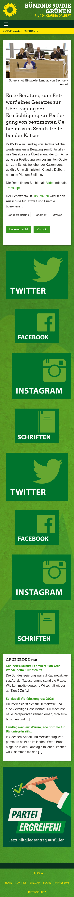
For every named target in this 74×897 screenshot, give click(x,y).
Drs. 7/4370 (41, 196)
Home (8, 882)
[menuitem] (8, 883)
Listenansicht (18, 229)
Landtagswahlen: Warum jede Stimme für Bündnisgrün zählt (35, 729)
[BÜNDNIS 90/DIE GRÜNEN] (10, 10)
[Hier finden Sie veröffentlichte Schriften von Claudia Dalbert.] (37, 426)
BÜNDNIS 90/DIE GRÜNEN (48, 8)
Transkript (13, 188)
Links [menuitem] (36, 873)
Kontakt (20, 882)
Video (50, 183)
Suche (47, 882)
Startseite (31, 31)
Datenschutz (37, 892)
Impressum (61, 882)
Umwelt (57, 214)
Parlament (41, 214)
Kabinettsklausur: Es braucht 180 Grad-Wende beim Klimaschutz (34, 668)
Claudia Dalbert (13, 31)
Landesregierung (18, 214)
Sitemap (34, 882)
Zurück (42, 229)
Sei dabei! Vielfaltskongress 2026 (30, 698)
